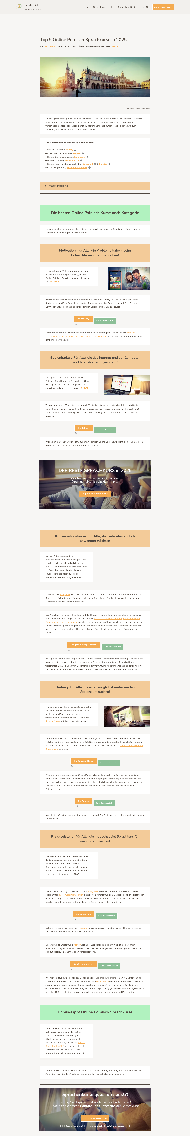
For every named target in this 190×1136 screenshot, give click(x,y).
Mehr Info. (116, 46)
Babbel (77, 153)
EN (142, 7)
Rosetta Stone (72, 160)
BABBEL (85, 388)
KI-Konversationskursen (71, 894)
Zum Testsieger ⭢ (163, 7)
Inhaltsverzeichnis (58, 186)
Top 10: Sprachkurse (95, 7)
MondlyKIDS (102, 981)
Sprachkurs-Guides (127, 7)
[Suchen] (147, 7)
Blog (112, 7)
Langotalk (79, 157)
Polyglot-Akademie (77, 167)
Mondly (69, 149)
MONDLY (54, 281)
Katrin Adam (49, 46)
